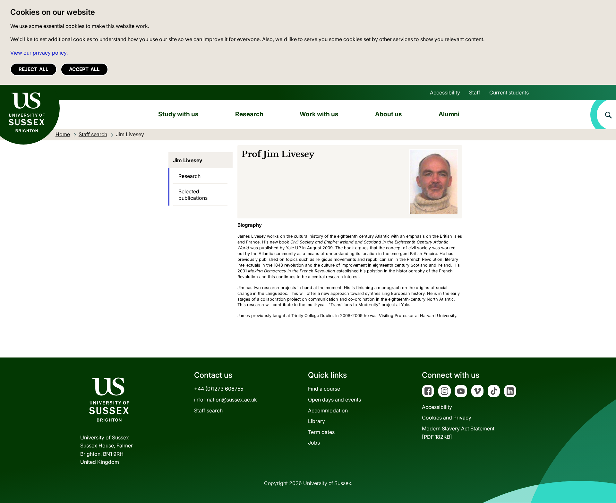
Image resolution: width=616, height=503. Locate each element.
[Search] (603, 114)
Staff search (208, 410)
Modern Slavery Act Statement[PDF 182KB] (458, 432)
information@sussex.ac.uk (225, 399)
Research (249, 114)
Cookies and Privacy (446, 417)
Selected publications (193, 194)
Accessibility (445, 92)
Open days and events (334, 399)
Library (316, 421)
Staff (474, 92)
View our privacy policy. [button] (39, 52)
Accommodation (328, 410)
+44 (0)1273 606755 (218, 388)
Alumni (449, 114)
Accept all (84, 69)
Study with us (178, 114)
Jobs (314, 442)
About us (388, 114)
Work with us (319, 114)
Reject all (33, 69)
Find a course (324, 388)
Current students (509, 92)
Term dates (321, 432)
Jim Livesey (187, 160)
